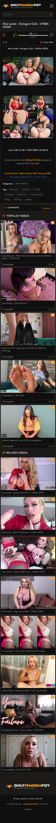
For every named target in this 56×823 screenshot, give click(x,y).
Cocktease (26, 189)
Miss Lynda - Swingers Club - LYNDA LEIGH (28, 176)
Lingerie (28, 199)
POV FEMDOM (21, 183)
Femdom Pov (22, 194)
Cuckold (36, 189)
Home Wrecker (37, 194)
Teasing (7, 199)
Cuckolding (9, 194)
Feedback (28, 809)
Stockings (17, 199)
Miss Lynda (14, 189)
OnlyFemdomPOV (30, 804)
